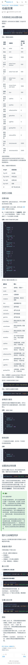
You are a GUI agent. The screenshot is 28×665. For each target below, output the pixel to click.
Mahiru (4, 11)
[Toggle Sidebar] (2, 2)
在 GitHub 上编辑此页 (9, 646)
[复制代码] (25, 31)
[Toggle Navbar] (26, 2)
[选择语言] (18, 2)
